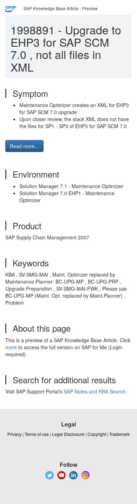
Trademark (119, 434)
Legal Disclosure (68, 434)
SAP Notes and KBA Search (94, 391)
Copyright (96, 434)
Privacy (14, 434)
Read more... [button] (24, 146)
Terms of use (37, 434)
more (11, 347)
